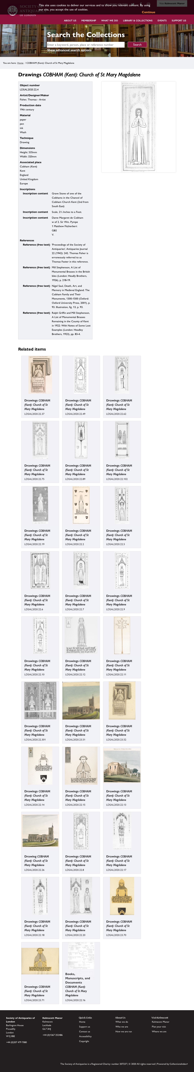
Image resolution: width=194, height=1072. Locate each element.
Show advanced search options (69, 50)
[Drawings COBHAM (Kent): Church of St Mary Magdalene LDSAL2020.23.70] (103, 917)
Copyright (84, 1041)
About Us (70, 20)
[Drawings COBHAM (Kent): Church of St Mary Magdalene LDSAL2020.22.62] (103, 396)
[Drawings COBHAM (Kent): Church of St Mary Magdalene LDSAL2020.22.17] (103, 852)
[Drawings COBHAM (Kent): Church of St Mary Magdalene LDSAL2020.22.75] (21, 461)
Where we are (159, 1031)
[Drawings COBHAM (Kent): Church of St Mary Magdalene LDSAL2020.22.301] (21, 721)
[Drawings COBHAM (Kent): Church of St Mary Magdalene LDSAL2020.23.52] (103, 721)
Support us (84, 1026)
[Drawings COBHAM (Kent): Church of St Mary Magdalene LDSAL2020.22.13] (103, 787)
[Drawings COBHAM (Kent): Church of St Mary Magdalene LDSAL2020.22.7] (62, 591)
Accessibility (85, 1036)
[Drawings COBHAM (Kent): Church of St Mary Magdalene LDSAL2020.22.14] (21, 787)
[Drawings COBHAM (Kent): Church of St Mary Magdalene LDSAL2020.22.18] (21, 917)
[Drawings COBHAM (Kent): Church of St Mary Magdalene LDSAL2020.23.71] (21, 982)
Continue (148, 12)
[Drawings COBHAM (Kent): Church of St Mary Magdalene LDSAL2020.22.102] (103, 461)
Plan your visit (159, 1026)
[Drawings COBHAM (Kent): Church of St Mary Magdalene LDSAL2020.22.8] (62, 852)
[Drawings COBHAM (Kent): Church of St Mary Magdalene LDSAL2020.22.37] (21, 396)
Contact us (84, 1031)
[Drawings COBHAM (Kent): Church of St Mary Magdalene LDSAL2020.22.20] (62, 917)
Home (20, 63)
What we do (109, 20)
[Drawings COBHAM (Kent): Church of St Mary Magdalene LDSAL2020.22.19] (21, 526)
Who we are (121, 1026)
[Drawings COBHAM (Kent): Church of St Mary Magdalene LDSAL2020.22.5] (103, 526)
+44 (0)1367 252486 (53, 1035)
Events (162, 20)
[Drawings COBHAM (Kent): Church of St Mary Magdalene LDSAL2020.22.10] (21, 656)
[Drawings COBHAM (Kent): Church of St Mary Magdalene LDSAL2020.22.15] (62, 787)
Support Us (179, 20)
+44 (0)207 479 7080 (16, 1042)
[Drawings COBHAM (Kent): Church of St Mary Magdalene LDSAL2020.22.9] (103, 591)
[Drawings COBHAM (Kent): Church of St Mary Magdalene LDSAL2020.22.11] (103, 656)
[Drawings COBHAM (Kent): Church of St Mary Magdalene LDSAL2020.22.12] (62, 656)
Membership (88, 20)
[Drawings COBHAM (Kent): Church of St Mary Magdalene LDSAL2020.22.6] (21, 591)
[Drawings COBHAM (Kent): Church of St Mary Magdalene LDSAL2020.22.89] (62, 461)
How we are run (123, 1031)
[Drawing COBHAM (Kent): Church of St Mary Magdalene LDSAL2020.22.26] (21, 852)
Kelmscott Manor (160, 1021)
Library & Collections (137, 20)
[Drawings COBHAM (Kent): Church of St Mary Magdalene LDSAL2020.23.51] (62, 721)
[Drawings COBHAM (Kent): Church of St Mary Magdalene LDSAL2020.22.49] (62, 396)
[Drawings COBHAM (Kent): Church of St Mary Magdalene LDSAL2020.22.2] (62, 526)
